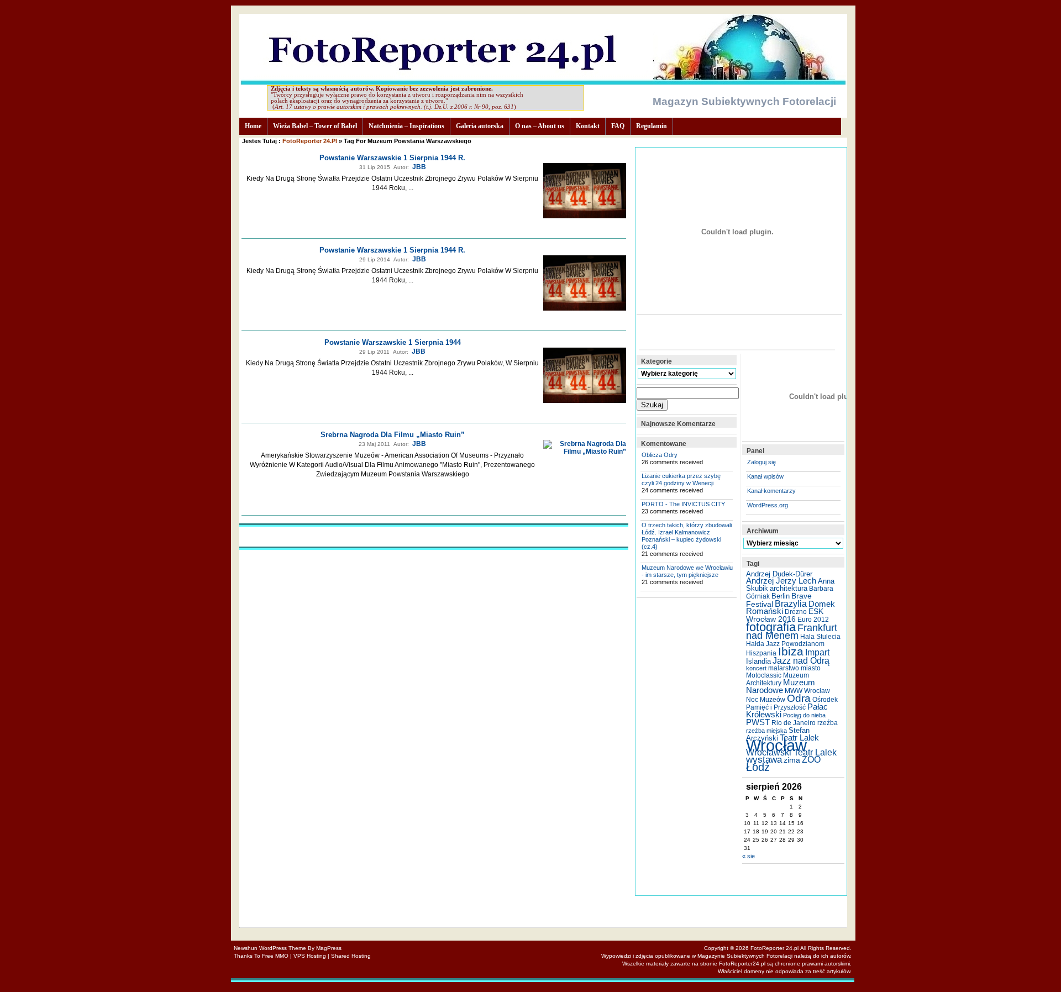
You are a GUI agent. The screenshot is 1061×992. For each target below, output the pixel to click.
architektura (788, 588)
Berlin (780, 596)
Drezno (796, 612)
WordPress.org (767, 505)
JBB (419, 167)
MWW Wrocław (807, 691)
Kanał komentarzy (771, 490)
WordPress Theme (282, 948)
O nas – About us (539, 126)
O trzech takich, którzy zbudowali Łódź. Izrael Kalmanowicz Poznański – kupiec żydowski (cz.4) (687, 536)
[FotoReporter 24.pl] (543, 82)
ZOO (811, 759)
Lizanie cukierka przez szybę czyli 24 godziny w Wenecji (681, 479)
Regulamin (651, 126)
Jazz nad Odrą (801, 660)
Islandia (758, 661)
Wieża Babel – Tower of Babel (315, 126)
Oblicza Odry (659, 455)
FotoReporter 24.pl (309, 141)
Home (253, 126)
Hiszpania (761, 653)
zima (792, 759)
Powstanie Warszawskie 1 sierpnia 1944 (392, 342)
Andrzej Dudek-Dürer (779, 574)
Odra (799, 698)
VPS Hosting (309, 956)
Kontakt (588, 126)
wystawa (764, 759)
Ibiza (790, 651)
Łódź (758, 767)
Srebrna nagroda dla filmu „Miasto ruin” (393, 435)
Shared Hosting (351, 956)
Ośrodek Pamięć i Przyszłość (792, 703)
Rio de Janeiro (793, 723)
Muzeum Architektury (777, 679)
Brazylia (791, 603)
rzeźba (827, 723)
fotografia (771, 627)
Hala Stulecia (820, 637)
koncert (756, 668)
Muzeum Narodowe (780, 686)
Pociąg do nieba (804, 715)
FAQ (617, 126)
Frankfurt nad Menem (791, 631)
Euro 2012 (813, 619)
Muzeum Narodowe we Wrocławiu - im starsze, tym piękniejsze (687, 571)
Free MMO (275, 956)
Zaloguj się (761, 462)
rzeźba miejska (766, 730)
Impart (817, 652)
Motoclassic (763, 675)
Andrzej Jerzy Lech (781, 580)
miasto (811, 668)
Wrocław (776, 745)
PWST (758, 722)
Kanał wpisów (765, 476)
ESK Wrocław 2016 (784, 615)
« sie (748, 856)
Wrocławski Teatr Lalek (791, 752)
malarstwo (783, 668)
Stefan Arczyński (778, 734)
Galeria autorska (479, 126)
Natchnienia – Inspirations (406, 126)
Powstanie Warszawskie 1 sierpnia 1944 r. (392, 158)
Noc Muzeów (765, 700)
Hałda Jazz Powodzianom (785, 644)
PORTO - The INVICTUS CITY (683, 504)
